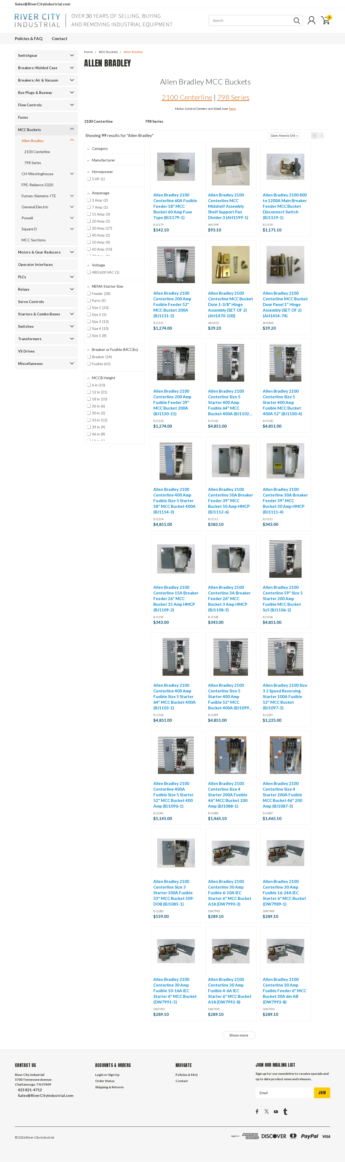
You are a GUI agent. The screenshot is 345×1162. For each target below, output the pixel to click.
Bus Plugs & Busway (35, 92)
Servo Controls (31, 302)
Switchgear (27, 55)
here (232, 109)
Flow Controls (30, 105)
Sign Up (113, 1075)
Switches (26, 326)
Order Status (105, 1081)
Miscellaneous (30, 363)
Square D (29, 229)
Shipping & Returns (109, 1087)
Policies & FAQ (28, 38)
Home (88, 52)
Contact (59, 38)
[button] (314, 135)
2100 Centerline (37, 152)
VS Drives (26, 351)
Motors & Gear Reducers (39, 252)
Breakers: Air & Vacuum (38, 80)
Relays (23, 289)
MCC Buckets (29, 130)
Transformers (30, 339)
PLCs (22, 277)
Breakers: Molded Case (37, 68)
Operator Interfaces (35, 264)
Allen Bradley (33, 140)
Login (99, 1075)
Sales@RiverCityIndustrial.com (42, 4)
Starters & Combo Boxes (39, 314)
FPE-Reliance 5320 (37, 184)
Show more (238, 1035)
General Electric (35, 207)
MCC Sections (34, 240)
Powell (27, 218)
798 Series (32, 163)
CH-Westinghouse (37, 173)
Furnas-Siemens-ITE (39, 195)
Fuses (23, 117)
